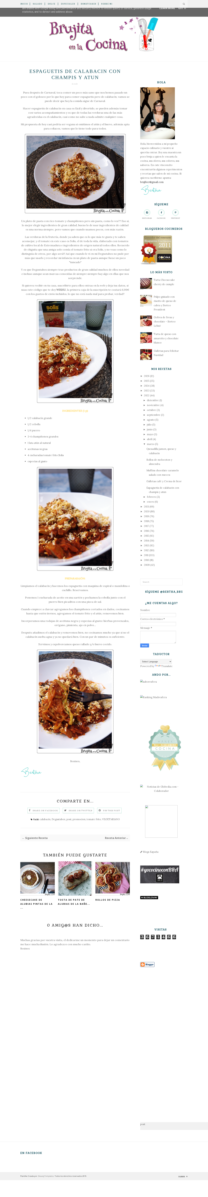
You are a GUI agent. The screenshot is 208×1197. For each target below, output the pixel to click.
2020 (147, 511)
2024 (147, 385)
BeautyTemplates (46, 1176)
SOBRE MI (106, 4)
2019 (146, 516)
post (69, 819)
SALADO (37, 4)
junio (150, 429)
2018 (146, 521)
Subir (182, 1176)
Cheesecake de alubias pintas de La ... (36, 903)
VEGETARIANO (111, 819)
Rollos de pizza (107, 899)
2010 (146, 560)
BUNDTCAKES (88, 4)
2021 (146, 506)
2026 (147, 376)
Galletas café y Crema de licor (164, 481)
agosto (151, 419)
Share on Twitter (80, 810)
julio (149, 424)
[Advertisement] (161, 1039)
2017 (146, 526)
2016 (146, 530)
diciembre (153, 400)
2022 (146, 395)
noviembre (153, 405)
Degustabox (105, 253)
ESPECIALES (68, 4)
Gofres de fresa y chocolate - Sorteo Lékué (165, 321)
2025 (146, 380)
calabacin (45, 819)
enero (150, 501)
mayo (150, 434)
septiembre (153, 414)
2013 (146, 545)
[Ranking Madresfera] (153, 697)
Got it (182, 8)
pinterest (175, 218)
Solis (73, 241)
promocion (79, 819)
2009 (147, 564)
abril (149, 439)
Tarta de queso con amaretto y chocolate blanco (166, 338)
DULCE (51, 4)
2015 (146, 535)
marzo (150, 444)
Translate (167, 666)
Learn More (167, 8)
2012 (146, 550)
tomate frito (94, 819)
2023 (147, 390)
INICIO (24, 4)
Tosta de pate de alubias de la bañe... (74, 901)
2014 (146, 540)
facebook (161, 218)
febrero (151, 496)
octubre (151, 410)
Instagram (147, 218)
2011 (146, 555)
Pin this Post (111, 810)
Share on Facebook (45, 810)
